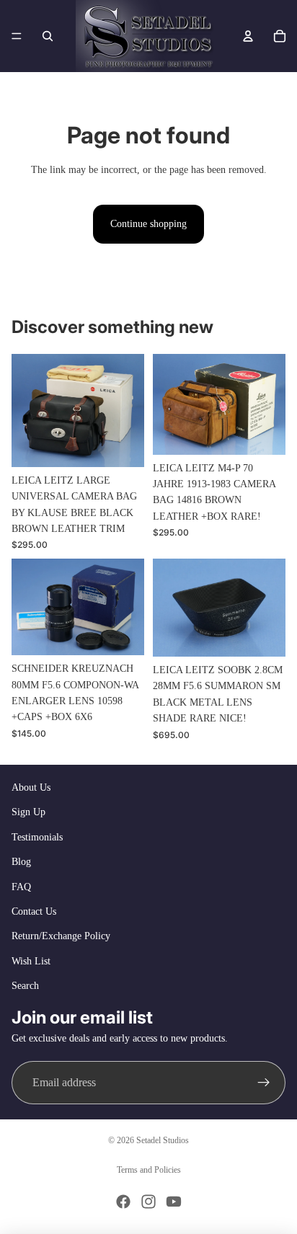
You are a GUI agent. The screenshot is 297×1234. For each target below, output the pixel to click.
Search (25, 985)
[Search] (47, 36)
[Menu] (16, 36)
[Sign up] (264, 1082)
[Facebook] (123, 1201)
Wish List (31, 961)
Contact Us (34, 911)
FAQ (21, 887)
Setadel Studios (162, 1140)
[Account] (248, 36)
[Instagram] (148, 1201)
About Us (31, 787)
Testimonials (37, 837)
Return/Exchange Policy (61, 936)
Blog (21, 861)
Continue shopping (148, 223)
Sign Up (28, 812)
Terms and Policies (149, 1170)
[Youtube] (173, 1201)
